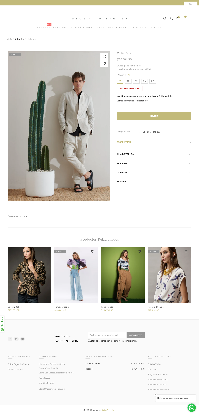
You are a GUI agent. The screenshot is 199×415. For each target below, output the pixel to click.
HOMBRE (44, 27)
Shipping (122, 163)
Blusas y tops (82, 27)
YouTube (22, 339)
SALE (101, 27)
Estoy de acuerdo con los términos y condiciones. (113, 340)
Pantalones (117, 27)
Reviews (121, 181)
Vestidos (60, 27)
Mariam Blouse (156, 306)
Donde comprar (15, 369)
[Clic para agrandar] (104, 56)
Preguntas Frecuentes (158, 374)
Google (149, 132)
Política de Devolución (158, 389)
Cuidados (122, 172)
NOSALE (18, 39)
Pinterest (158, 132)
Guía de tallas (154, 364)
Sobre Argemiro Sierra (18, 364)
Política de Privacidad (158, 379)
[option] (29, 279)
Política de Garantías (157, 384)
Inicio (9, 39)
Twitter (144, 132)
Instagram (16, 339)
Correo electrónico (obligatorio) (132, 100)
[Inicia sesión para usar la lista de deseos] (104, 63)
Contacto (152, 369)
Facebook (140, 132)
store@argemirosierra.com (52, 388)
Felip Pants (107, 306)
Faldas (156, 27)
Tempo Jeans (61, 306)
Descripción (124, 142)
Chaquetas (139, 27)
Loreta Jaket (15, 306)
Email (154, 132)
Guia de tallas (125, 154)
